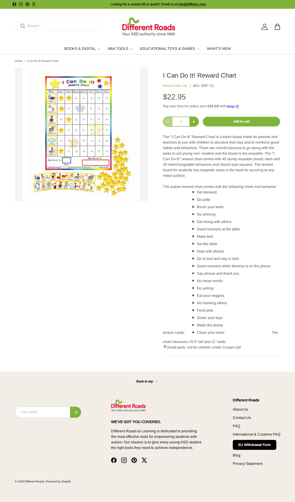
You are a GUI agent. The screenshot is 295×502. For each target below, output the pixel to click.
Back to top (145, 381)
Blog (236, 455)
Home (18, 61)
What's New (219, 49)
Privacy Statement (248, 464)
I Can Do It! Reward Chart (43, 61)
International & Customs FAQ (256, 434)
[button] (277, 27)
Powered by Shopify (58, 481)
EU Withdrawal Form (254, 445)
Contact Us (242, 418)
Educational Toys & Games (167, 49)
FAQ (236, 426)
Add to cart (241, 121)
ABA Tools (118, 49)
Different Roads (34, 481)
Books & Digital (80, 49)
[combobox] (59, 26)
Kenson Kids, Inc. (175, 85)
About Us (240, 409)
